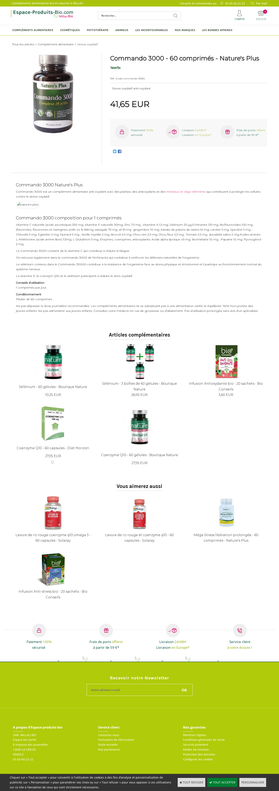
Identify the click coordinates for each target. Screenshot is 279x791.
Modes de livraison (196, 749)
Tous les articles (23, 44)
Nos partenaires (109, 749)
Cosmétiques (70, 30)
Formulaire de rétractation (116, 740)
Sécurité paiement (195, 745)
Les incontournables (151, 30)
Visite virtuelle (107, 745)
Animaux (121, 30)
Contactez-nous (108, 735)
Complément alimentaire (56, 44)
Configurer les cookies (198, 759)
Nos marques (185, 30)
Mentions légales (194, 735)
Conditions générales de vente (204, 740)
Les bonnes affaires (217, 30)
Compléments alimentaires (32, 30)
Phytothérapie (97, 30)
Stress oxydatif (87, 44)
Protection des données (199, 754)
